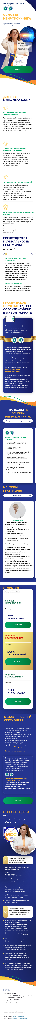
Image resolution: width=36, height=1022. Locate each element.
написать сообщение (18, 1016)
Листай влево (17, 495)
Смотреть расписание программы (17, 421)
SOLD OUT (18, 625)
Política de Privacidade (10, 1003)
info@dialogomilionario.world (19, 1018)
